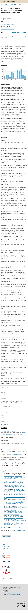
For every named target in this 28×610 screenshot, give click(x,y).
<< (1, 527)
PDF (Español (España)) (7, 387)
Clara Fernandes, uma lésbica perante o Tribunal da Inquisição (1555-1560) (14, 490)
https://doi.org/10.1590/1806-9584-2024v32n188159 (15, 32)
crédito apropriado (16, 454)
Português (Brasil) (6, 548)
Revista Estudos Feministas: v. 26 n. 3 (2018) (16, 491)
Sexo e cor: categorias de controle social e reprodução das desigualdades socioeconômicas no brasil (15, 522)
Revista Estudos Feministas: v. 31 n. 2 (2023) (13, 509)
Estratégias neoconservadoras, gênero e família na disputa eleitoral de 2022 (15, 508)
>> (20, 527)
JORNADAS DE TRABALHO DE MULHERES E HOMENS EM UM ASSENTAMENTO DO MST (13, 517)
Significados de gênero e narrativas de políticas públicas (15, 501)
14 (14, 527)
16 (17, 527)
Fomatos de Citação (6, 406)
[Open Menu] (1, 1)
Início (2, 4)
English (3, 544)
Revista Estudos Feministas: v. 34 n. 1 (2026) (13, 483)
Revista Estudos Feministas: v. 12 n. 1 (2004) (13, 518)
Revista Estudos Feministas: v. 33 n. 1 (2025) (14, 478)
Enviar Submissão (6, 536)
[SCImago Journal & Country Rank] (9, 580)
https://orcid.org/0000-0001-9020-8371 (7, 29)
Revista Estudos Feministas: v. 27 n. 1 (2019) (14, 487)
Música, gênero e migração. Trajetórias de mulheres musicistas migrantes (13, 476)
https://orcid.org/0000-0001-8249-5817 (7, 19)
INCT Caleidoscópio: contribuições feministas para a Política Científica (13, 482)
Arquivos (6, 4)
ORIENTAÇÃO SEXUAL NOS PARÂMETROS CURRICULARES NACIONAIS (13, 512)
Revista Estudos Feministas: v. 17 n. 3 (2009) (13, 524)
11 (10, 527)
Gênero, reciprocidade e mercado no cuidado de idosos (14, 486)
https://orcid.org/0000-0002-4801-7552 (7, 24)
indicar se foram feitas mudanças (13, 455)
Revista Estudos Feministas (9, 1)
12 (12, 527)
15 (15, 527)
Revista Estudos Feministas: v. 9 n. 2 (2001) (15, 513)
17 (18, 527)
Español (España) (6, 546)
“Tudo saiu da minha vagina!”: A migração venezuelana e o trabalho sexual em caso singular (15, 496)
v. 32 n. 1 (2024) (13, 4)
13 (13, 527)
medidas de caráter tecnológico (9, 463)
